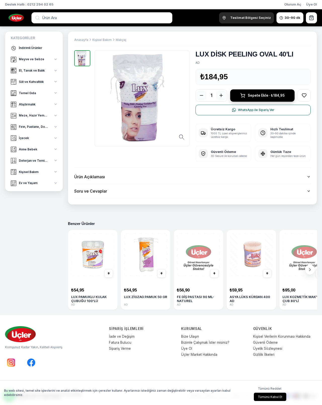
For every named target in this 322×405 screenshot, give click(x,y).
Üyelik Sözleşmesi (267, 348)
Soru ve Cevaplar (90, 191)
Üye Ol (311, 4)
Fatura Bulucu (120, 342)
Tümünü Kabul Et (270, 397)
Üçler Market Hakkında (199, 355)
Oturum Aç (292, 4)
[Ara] (38, 18)
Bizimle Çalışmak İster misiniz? (205, 342)
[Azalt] (201, 95)
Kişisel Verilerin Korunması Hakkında (281, 336)
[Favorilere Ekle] (304, 95)
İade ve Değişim (122, 336)
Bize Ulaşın (190, 336)
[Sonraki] (310, 270)
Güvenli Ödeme (265, 342)
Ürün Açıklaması (89, 176)
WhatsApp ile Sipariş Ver (256, 110)
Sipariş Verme (120, 348)
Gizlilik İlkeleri (263, 355)
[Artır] (221, 95)
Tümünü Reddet (269, 388)
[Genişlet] (55, 59)
